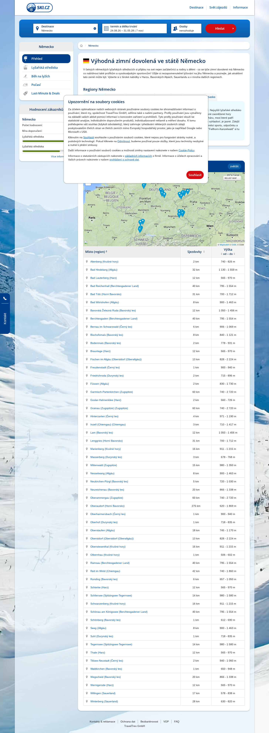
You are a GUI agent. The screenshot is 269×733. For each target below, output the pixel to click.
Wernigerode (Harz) (102, 685)
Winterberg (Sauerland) (104, 701)
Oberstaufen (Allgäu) (102, 530)
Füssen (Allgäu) (99, 383)
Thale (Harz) (97, 652)
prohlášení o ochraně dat (124, 159)
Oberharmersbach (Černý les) (108, 514)
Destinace (47, 26)
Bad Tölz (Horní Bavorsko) (105, 294)
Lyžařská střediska (44, 68)
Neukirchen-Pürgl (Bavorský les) (109, 481)
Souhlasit (88, 137)
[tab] (211, 97)
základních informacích (138, 155)
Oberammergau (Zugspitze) (106, 497)
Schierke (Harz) (99, 587)
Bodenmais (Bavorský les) (105, 343)
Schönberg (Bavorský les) (105, 619)
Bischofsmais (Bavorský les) (106, 334)
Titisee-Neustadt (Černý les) (106, 660)
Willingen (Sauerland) (103, 693)
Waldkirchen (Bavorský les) (106, 668)
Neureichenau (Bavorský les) (107, 489)
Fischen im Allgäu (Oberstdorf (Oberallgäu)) (116, 359)
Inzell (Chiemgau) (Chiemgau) (108, 424)
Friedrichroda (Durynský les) (107, 375)
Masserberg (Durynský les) (106, 457)
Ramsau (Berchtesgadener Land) (110, 562)
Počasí (35, 85)
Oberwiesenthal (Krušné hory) (108, 546)
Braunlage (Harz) (100, 351)
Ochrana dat (128, 721)
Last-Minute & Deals (45, 93)
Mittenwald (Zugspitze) (103, 465)
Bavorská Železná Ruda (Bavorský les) (113, 310)
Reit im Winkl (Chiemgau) (105, 571)
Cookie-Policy (186, 150)
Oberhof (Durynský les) (104, 522)
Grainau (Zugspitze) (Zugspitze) (109, 408)
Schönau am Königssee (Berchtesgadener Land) (119, 611)
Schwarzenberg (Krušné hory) (108, 603)
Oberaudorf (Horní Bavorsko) (107, 505)
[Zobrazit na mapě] (87, 261)
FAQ (176, 721)
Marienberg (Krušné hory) (105, 448)
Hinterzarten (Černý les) (104, 416)
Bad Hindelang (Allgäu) (103, 269)
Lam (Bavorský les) (101, 432)
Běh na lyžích (40, 76)
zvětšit (234, 166)
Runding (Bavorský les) (104, 579)
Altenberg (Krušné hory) (104, 261)
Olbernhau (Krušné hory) (105, 554)
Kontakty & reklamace (102, 721)
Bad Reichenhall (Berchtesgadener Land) (114, 286)
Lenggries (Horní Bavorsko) (106, 440)
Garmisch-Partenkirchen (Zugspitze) (111, 391)
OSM (233, 244)
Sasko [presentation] (211, 97)
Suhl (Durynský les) (101, 636)
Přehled (36, 59)
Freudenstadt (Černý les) (105, 367)
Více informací (59, 156)
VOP (166, 721)
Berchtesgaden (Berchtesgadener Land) (114, 318)
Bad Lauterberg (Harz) (103, 277)
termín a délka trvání (123, 26)
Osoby (183, 26)
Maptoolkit (224, 244)
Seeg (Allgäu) (98, 628)
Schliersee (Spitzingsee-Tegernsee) (111, 595)
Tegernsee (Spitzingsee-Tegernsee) (111, 644)
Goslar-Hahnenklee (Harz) (105, 400)
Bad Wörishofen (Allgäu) (104, 302)
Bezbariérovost (149, 721)
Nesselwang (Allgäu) (102, 473)
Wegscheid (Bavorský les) (105, 676)
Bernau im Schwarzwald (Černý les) (111, 326)
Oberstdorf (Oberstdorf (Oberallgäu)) (112, 538)
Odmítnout (123, 141)
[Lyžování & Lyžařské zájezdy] (40, 7)
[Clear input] (94, 28)
